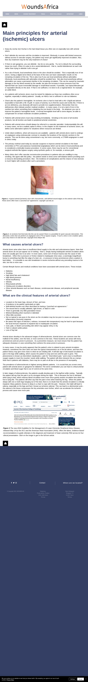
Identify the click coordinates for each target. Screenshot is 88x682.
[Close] (86, 679)
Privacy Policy (10, 680)
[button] (16, 14)
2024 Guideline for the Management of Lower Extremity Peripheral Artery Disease (48, 428)
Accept (80, 679)
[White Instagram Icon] (16, 483)
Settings (72, 679)
